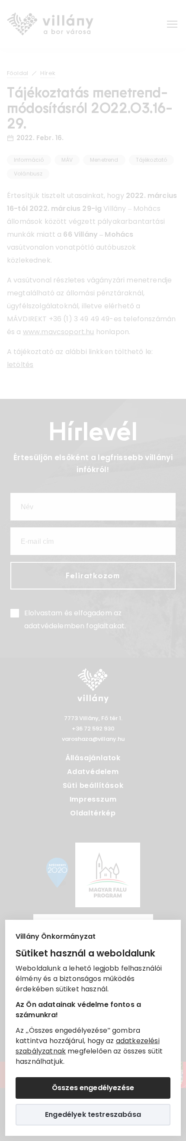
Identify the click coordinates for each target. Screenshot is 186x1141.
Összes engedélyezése (93, 1088)
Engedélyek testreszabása (93, 1114)
